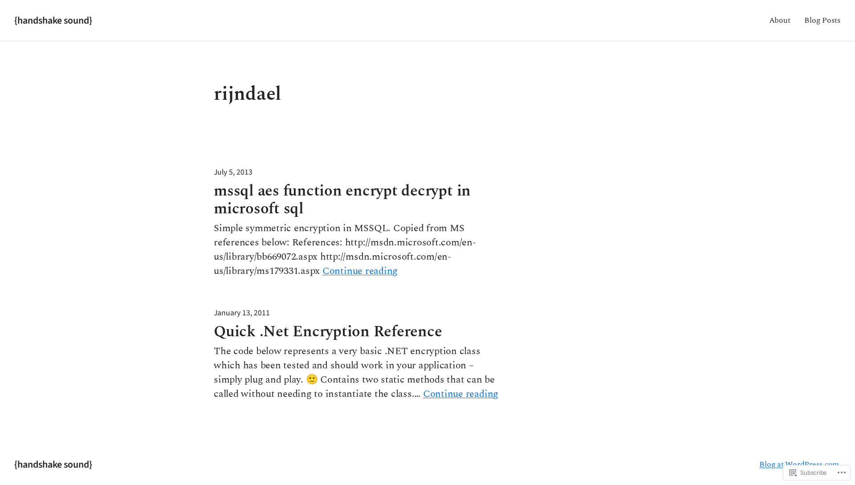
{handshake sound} (53, 20)
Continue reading (360, 271)
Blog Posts (822, 20)
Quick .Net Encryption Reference (328, 332)
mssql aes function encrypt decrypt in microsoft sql (342, 200)
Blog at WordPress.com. (800, 464)
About (779, 20)
